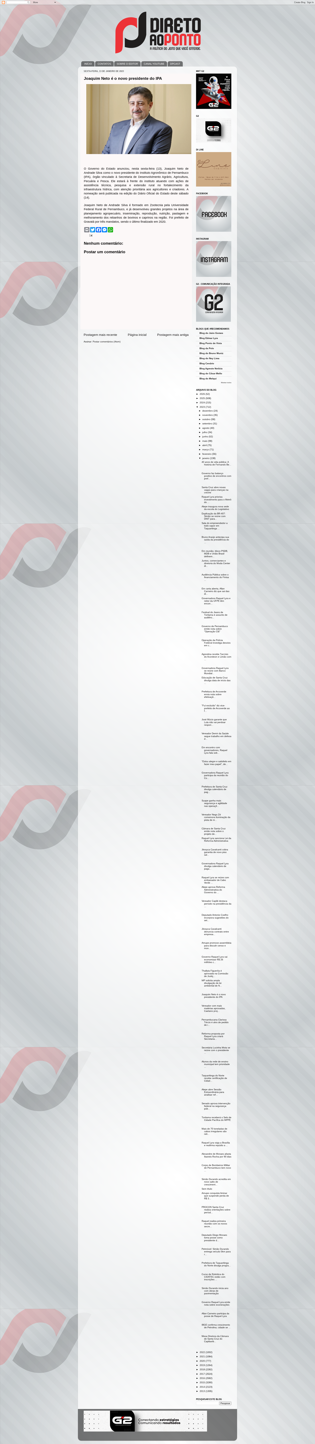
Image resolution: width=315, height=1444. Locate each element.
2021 (203, 1356)
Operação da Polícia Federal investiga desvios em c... (216, 643)
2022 (203, 1352)
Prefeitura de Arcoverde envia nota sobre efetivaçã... (214, 694)
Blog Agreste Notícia (211, 368)
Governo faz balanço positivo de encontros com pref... (216, 476)
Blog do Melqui (208, 378)
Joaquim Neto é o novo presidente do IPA (214, 995)
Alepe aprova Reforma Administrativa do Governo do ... (213, 890)
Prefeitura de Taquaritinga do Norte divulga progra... (216, 1264)
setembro (207, 423)
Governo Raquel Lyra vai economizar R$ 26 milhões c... (214, 959)
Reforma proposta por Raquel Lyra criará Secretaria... (213, 1036)
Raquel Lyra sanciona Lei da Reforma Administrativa (216, 839)
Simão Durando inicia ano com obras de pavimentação (215, 1291)
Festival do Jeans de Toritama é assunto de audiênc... (214, 615)
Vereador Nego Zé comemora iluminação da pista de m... (216, 817)
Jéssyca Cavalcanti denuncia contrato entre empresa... (215, 931)
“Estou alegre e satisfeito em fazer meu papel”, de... (216, 762)
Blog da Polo (207, 348)
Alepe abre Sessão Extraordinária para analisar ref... (213, 1092)
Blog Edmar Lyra (209, 338)
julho (205, 432)
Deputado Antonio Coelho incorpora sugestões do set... (215, 917)
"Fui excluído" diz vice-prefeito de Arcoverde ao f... (216, 708)
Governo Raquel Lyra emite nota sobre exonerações (216, 1303)
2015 (203, 1382)
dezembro (207, 411)
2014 (203, 1387)
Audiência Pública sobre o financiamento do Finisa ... (215, 577)
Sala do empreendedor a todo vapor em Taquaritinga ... (215, 526)
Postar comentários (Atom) (107, 341)
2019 (203, 1365)
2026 (203, 394)
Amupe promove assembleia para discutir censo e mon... (216, 945)
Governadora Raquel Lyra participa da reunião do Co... (215, 775)
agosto (206, 428)
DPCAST (175, 63)
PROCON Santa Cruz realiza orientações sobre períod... (216, 1210)
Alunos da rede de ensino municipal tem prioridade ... (216, 1064)
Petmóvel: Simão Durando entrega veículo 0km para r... (216, 1251)
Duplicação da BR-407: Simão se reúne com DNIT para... (214, 516)
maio (205, 441)
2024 (203, 402)
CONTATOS (104, 63)
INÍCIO (88, 63)
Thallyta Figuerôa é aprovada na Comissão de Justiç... (215, 973)
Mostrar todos (226, 382)
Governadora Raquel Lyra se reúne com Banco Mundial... (215, 671)
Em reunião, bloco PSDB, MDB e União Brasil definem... (215, 554)
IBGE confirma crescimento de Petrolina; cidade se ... (216, 1326)
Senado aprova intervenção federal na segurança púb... (216, 1106)
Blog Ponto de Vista (211, 343)
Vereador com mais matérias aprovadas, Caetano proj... (213, 1008)
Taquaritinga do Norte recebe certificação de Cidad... (214, 1078)
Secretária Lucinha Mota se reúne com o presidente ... (216, 1050)
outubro (206, 419)
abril (204, 445)
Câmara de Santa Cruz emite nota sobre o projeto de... (214, 831)
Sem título (207, 1189)
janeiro (206, 458)
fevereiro (207, 454)
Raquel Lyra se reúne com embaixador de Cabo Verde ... (215, 880)
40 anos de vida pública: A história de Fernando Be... (216, 463)
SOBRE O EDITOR (127, 63)
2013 (203, 1391)
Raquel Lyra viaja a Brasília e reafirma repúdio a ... (216, 1144)
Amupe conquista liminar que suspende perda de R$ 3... (215, 1196)
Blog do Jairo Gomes (211, 333)
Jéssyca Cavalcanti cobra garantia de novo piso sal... (215, 852)
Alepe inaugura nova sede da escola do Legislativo (215, 507)
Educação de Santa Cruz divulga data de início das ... (216, 680)
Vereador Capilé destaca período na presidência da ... (216, 903)
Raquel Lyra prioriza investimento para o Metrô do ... (216, 499)
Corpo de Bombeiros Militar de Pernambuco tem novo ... (216, 1168)
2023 (203, 407)
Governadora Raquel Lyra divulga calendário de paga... (215, 866)
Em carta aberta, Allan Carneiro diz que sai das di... (215, 591)
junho (205, 436)
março (206, 449)
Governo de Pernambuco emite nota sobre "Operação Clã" (215, 629)
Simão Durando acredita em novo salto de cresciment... (216, 1182)
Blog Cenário (207, 363)
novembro (207, 415)
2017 (203, 1374)
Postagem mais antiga (173, 334)
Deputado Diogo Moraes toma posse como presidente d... (214, 1238)
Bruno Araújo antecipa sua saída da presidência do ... (215, 540)
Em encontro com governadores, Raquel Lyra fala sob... (214, 750)
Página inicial (137, 334)
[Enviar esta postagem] (90, 235)
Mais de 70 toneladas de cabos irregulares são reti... (214, 1131)
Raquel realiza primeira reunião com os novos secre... (214, 1224)
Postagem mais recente (100, 334)
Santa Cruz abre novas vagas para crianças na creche (215, 490)
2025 (203, 398)
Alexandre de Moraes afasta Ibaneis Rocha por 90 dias (216, 1155)
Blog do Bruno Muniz (211, 353)
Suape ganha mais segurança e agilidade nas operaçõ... (214, 803)
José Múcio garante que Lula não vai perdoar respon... (214, 722)
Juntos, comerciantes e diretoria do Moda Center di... (216, 563)
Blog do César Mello (211, 373)
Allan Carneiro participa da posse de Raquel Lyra (215, 1314)
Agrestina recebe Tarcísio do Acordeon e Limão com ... (216, 657)
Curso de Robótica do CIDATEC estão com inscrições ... (213, 1277)
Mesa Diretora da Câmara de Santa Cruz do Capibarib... (215, 1339)
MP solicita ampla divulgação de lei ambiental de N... (212, 983)
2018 (203, 1369)
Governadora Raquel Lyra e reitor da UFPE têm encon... (216, 601)
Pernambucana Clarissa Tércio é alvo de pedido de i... (215, 1022)
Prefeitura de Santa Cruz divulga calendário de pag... (214, 789)
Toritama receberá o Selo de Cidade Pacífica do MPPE (216, 1118)
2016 (203, 1378)
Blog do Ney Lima (209, 358)
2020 (203, 1361)
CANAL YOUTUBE (154, 63)
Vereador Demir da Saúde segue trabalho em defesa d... (216, 736)
